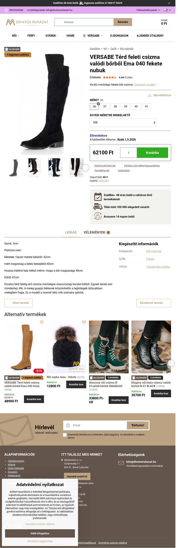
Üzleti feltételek (16, 468)
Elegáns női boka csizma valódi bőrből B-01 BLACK (151, 384)
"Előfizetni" (137, 425)
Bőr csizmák (153, 251)
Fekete (150, 259)
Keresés (123, 22)
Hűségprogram (16, 461)
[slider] (110, 77)
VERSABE (103, 180)
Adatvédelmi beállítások (83, 542)
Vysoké (150, 266)
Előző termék (21, 303)
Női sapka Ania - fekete (61, 377)
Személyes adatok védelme (112, 542)
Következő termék (151, 303)
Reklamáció (14, 475)
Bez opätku (163, 266)
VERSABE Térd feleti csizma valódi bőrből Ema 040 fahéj (21, 384)
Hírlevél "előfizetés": (47, 432)
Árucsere (12, 472)
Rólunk (11, 464)
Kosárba (152, 153)
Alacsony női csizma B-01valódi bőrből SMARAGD (105, 384)
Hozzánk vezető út (77, 476)
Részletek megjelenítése (40, 541)
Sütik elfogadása (40, 533)
